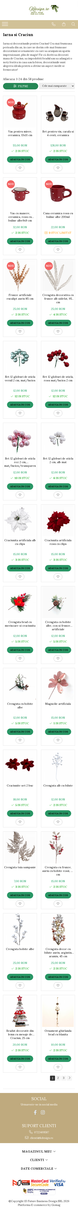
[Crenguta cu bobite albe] (20, 684)
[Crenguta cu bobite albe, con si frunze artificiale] (58, 602)
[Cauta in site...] (73, 24)
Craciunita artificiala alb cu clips (20, 542)
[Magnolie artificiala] (58, 684)
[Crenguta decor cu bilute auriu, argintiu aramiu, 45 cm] (58, 929)
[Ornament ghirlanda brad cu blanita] (58, 1011)
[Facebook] (35, 1112)
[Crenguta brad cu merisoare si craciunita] (20, 602)
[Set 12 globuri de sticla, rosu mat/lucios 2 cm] (58, 357)
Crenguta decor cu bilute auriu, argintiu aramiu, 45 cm (58, 952)
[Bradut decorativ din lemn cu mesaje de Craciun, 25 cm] (20, 1011)
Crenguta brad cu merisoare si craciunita (20, 623)
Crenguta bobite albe (20, 949)
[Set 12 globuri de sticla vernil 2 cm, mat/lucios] (20, 357)
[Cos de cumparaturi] (63, 24)
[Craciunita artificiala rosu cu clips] (58, 520)
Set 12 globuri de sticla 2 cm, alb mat (58, 460)
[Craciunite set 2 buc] (20, 766)
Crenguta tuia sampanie (20, 867)
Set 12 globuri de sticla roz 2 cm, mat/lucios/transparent (20, 462)
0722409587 (41, 1132)
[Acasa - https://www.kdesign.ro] (39, 10)
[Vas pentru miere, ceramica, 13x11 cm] (20, 112)
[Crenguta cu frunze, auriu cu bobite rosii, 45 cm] (58, 847)
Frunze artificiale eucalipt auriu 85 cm (20, 296)
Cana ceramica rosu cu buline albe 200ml (58, 215)
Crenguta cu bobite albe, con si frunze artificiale (58, 625)
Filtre (22, 86)
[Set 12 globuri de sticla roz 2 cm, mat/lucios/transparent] (20, 439)
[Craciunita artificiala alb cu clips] (20, 520)
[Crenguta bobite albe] (20, 929)
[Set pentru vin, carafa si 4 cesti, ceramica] (58, 112)
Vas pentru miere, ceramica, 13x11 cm (20, 133)
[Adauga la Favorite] (20, 168)
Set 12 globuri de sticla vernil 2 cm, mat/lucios (20, 378)
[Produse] (5, 25)
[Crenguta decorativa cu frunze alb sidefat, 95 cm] (58, 275)
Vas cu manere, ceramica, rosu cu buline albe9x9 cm (20, 216)
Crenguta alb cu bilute (58, 785)
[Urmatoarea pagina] (69, 1078)
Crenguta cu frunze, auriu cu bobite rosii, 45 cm (58, 870)
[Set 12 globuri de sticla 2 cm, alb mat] (58, 439)
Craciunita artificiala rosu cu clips (58, 542)
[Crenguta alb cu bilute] (58, 766)
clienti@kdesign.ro (41, 1138)
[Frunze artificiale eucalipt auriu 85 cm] (20, 275)
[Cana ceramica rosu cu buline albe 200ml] (58, 193)
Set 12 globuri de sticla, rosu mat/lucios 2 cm (58, 378)
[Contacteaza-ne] (53, 24)
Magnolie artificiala (58, 704)
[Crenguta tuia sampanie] (20, 847)
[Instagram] (42, 1112)
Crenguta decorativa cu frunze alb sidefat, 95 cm (58, 298)
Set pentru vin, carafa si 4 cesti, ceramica (58, 133)
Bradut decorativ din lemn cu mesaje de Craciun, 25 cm (20, 1034)
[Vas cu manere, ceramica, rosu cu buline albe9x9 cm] (20, 193)
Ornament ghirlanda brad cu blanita (58, 1032)
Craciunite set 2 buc (20, 785)
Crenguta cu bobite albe (20, 705)
